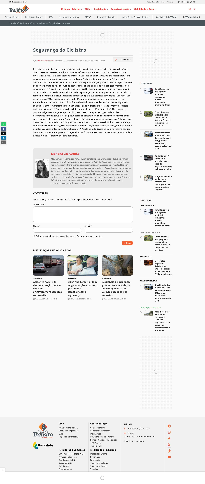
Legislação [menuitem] (100, 9)
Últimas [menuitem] (65, 9)
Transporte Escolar (98, 466)
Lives (61, 434)
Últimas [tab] (146, 200)
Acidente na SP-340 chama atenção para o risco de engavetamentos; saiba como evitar (163, 162)
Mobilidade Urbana (98, 454)
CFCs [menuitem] (87, 9)
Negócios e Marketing (69, 437)
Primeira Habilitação (68, 457)
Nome (36, 226)
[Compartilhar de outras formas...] (3, 142)
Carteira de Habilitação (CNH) (72, 454)
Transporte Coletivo (99, 463)
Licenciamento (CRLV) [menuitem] (69, 17)
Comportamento (97, 428)
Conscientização (99, 424)
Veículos (94, 469)
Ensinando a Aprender (68, 431)
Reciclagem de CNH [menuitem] (33, 17)
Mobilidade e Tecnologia (48, 23)
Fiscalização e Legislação (72, 450)
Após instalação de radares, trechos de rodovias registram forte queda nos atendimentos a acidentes (162, 321)
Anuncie (170, 2)
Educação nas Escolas (100, 431)
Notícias (31, 23)
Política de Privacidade (134, 441)
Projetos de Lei (65, 469)
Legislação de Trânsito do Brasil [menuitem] (135, 17)
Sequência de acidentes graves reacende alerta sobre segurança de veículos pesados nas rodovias (116, 288)
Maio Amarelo (96, 434)
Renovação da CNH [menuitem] (106, 17)
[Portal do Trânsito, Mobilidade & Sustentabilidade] (43, 430)
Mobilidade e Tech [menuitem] (144, 9)
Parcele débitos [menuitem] (12, 17)
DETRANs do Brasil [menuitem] (191, 17)
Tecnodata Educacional (156, 2)
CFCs (61, 424)
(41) (143, 428)
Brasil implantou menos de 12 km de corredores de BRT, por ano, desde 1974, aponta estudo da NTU (163, 140)
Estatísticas (64, 466)
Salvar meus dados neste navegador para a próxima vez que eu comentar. (69, 236)
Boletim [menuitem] (76, 9)
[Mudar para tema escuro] (194, 9)
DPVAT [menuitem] (88, 17)
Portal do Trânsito (17, 23)
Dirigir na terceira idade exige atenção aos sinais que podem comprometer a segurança (163, 183)
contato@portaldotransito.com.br (139, 436)
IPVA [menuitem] (51, 17)
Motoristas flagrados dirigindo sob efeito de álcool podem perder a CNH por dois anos (163, 267)
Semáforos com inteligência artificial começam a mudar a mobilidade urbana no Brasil (162, 97)
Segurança (95, 457)
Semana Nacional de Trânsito (103, 440)
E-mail (88, 226)
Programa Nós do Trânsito (102, 437)
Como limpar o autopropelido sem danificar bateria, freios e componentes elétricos (162, 119)
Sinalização (95, 460)
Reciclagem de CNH (67, 460)
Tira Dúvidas (96, 443)
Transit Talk (95, 446)
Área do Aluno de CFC (68, 428)
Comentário (39, 204)
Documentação (65, 463)
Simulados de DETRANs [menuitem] (166, 17)
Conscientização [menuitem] (120, 9)
